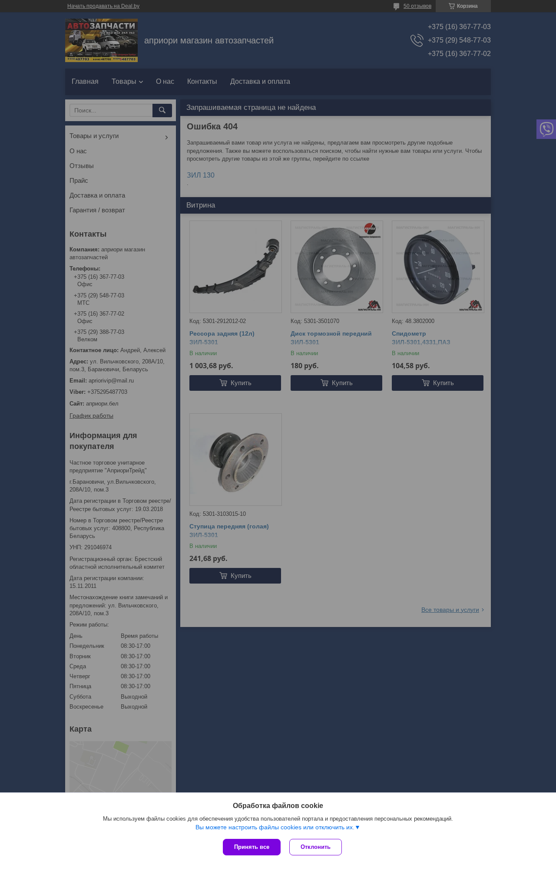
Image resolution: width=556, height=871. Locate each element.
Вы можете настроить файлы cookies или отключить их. (274, 827)
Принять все (251, 847)
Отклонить (316, 847)
